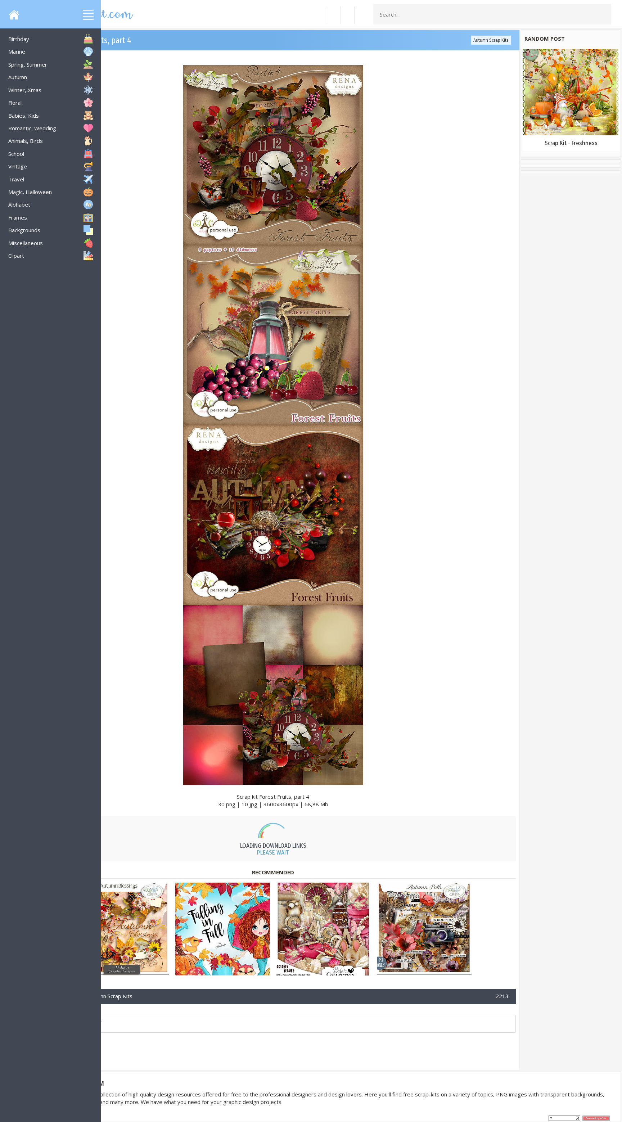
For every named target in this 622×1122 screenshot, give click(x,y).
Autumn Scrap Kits (491, 40)
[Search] (603, 14)
